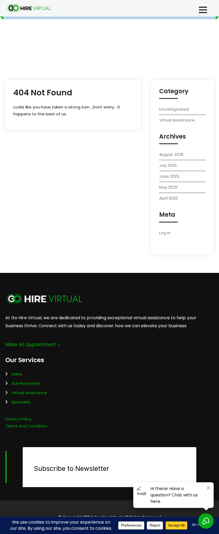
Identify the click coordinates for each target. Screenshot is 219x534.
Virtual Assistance (177, 120)
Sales (16, 374)
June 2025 (169, 176)
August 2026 (171, 154)
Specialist (21, 402)
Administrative (25, 383)
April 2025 (168, 198)
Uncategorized (174, 109)
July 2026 (168, 165)
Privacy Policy (18, 419)
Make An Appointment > (32, 344)
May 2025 (168, 187)
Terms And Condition (26, 426)
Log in (164, 233)
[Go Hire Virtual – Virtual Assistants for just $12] (29, 8)
